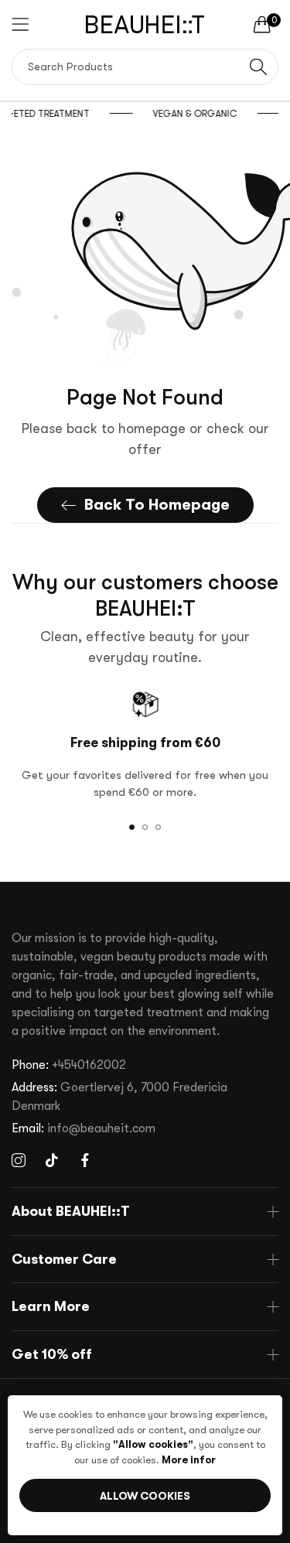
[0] (262, 23)
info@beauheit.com (83, 1128)
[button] (132, 827)
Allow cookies (145, 1496)
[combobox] (145, 67)
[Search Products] (258, 67)
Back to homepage (157, 505)
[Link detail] (19, 1161)
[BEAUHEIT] (145, 24)
